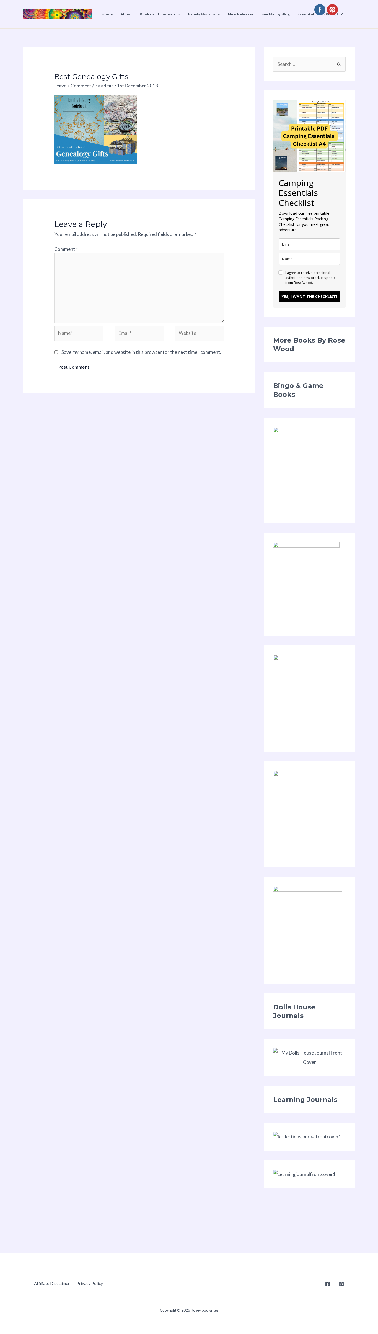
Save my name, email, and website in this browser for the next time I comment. (141, 352)
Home (107, 14)
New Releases (240, 14)
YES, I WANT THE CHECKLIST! (309, 296)
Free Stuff (306, 14)
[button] (177, 14)
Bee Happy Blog (275, 14)
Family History (201, 14)
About (126, 14)
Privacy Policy (89, 1283)
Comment (66, 249)
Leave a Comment (72, 86)
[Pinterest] (341, 1283)
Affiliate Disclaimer (52, 1283)
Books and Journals (157, 14)
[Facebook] (327, 1283)
